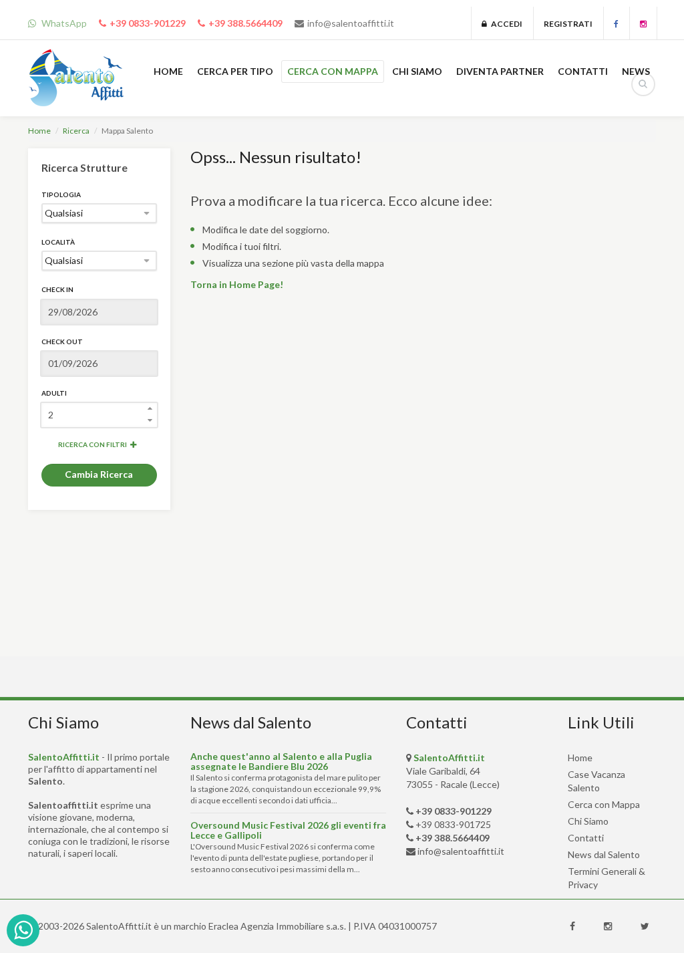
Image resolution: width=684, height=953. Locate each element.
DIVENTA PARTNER (500, 71)
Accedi (504, 24)
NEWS (636, 71)
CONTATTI (583, 71)
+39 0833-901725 (453, 824)
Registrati (568, 24)
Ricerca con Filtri (92, 444)
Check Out (62, 341)
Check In (57, 289)
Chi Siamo (588, 821)
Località (58, 242)
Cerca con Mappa (604, 804)
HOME (168, 71)
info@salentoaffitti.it (350, 23)
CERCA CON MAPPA (332, 71)
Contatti (586, 837)
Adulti (54, 393)
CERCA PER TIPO (235, 71)
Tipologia (61, 194)
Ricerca (76, 131)
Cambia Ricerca (99, 474)
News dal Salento (604, 854)
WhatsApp (63, 23)
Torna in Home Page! (236, 284)
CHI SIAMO (417, 71)
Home (39, 131)
